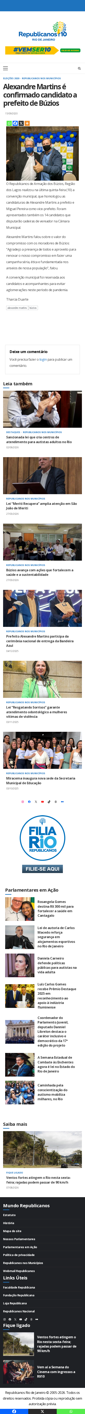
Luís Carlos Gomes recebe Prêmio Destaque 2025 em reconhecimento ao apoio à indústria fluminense (19, 996)
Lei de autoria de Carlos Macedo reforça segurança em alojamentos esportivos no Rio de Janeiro (19, 937)
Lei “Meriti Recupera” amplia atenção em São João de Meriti (42, 475)
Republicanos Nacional (19, 1311)
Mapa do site (12, 1231)
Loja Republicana (15, 1303)
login (43, 359)
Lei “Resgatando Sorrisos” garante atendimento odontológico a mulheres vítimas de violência (42, 679)
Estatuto (9, 1215)
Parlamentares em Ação (20, 1247)
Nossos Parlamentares (19, 1239)
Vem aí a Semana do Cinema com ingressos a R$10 (18, 1372)
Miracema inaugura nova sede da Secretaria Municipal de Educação (42, 750)
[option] (42, 1164)
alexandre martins (17, 307)
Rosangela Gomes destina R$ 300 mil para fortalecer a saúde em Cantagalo (19, 909)
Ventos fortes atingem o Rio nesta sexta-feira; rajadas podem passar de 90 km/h (42, 1149)
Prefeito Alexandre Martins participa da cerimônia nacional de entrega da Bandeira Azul (42, 608)
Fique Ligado (14, 1172)
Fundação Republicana (18, 1295)
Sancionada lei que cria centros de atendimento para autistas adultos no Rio (42, 409)
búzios (33, 307)
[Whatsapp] (9, 123)
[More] (27, 123)
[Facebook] (15, 123)
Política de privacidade (19, 1255)
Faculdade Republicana (19, 1287)
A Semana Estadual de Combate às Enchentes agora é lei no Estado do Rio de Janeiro (19, 1065)
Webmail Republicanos (19, 1271)
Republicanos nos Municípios (41, 78)
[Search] (79, 68)
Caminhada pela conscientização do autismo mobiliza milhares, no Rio (19, 1092)
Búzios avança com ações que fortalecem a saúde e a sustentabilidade (42, 542)
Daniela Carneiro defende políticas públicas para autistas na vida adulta (19, 965)
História (8, 1223)
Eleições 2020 (11, 78)
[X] (21, 123)
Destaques (13, 432)
